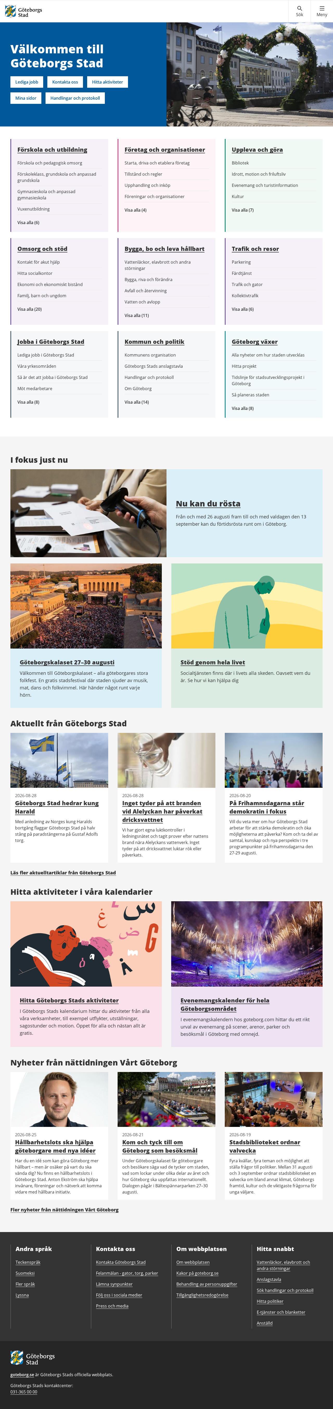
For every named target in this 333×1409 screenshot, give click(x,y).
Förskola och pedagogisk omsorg (49, 163)
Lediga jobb (26, 82)
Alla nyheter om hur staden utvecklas (268, 355)
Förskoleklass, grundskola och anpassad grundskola (56, 177)
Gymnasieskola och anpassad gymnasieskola (46, 195)
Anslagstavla (269, 1279)
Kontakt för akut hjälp (38, 262)
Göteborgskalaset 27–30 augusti (67, 662)
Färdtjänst (242, 273)
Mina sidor (25, 98)
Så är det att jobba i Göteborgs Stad (52, 377)
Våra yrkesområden (36, 366)
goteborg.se (22, 1375)
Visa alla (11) (141, 316)
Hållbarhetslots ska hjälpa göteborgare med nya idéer (55, 1146)
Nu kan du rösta (208, 503)
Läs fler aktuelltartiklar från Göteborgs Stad (63, 872)
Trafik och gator (247, 284)
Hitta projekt (244, 366)
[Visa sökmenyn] (300, 11)
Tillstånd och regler (143, 174)
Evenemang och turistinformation (265, 185)
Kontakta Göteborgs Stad (121, 1262)
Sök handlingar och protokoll (285, 1290)
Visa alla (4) (148, 210)
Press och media (112, 1306)
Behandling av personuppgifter (206, 1284)
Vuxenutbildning (33, 209)
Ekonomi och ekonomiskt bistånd (50, 284)
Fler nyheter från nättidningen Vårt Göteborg (64, 1210)
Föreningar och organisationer (155, 196)
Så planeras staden (250, 395)
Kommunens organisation (150, 355)
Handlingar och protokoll (75, 98)
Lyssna (22, 1295)
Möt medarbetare (34, 388)
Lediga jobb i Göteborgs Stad (45, 355)
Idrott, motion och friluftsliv (259, 174)
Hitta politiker (270, 1301)
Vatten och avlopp (142, 302)
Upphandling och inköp (147, 185)
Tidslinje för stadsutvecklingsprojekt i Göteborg (268, 380)
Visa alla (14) (142, 402)
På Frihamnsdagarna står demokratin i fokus (266, 807)
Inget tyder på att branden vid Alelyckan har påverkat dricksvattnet (162, 811)
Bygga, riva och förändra (148, 279)
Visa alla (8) (36, 402)
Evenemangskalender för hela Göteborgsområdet (225, 1004)
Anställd (265, 1323)
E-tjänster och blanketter (281, 1312)
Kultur (238, 196)
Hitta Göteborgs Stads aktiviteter (69, 1000)
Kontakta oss (65, 82)
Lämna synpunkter (114, 1284)
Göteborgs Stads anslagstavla (154, 366)
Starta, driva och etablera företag (157, 163)
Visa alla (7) (248, 210)
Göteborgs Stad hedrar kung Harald (57, 807)
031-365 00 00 (23, 1392)
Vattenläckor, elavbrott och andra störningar (158, 265)
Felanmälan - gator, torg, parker (127, 1273)
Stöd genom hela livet (213, 662)
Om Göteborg (138, 388)
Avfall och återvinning (146, 291)
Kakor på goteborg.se (197, 1273)
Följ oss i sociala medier (119, 1295)
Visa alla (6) (35, 223)
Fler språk (25, 1284)
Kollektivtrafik (245, 296)
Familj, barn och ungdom (41, 296)
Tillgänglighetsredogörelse (202, 1295)
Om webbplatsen (193, 1262)
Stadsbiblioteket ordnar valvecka (264, 1146)
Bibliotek (240, 163)
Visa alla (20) (33, 309)
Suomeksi (25, 1273)
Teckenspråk (28, 1262)
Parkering (241, 262)
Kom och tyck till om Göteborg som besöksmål (159, 1146)
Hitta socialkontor (35, 273)
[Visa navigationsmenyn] (322, 11)
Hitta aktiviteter (107, 82)
